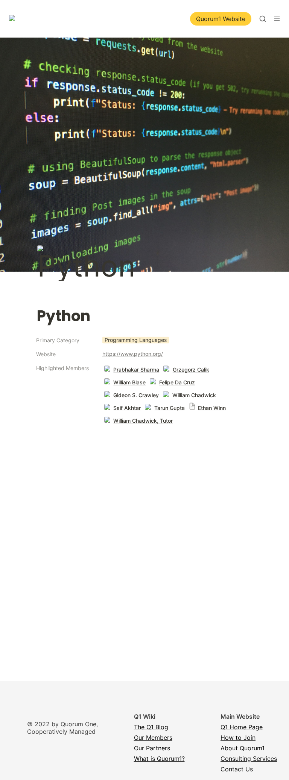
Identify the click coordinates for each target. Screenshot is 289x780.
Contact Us (237, 769)
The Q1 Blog (151, 727)
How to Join (238, 737)
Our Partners (152, 748)
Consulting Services (249, 758)
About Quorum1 (243, 748)
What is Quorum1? (159, 758)
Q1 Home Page (242, 727)
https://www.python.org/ (132, 354)
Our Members (153, 737)
